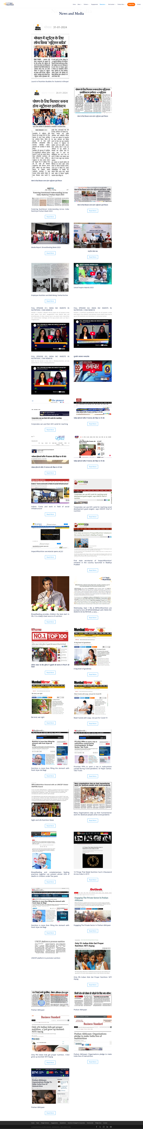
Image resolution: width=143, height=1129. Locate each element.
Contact (139, 4)
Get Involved (111, 4)
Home (74, 4)
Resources (102, 4)
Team (37, 1123)
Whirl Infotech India (66, 1127)
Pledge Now (131, 4)
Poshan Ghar (121, 4)
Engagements (94, 4)
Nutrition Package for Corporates (76, 1123)
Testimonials (90, 1123)
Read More (50, 217)
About (79, 4)
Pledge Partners (45, 1123)
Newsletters (63, 1123)
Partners (86, 4)
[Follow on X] (100, 1127)
